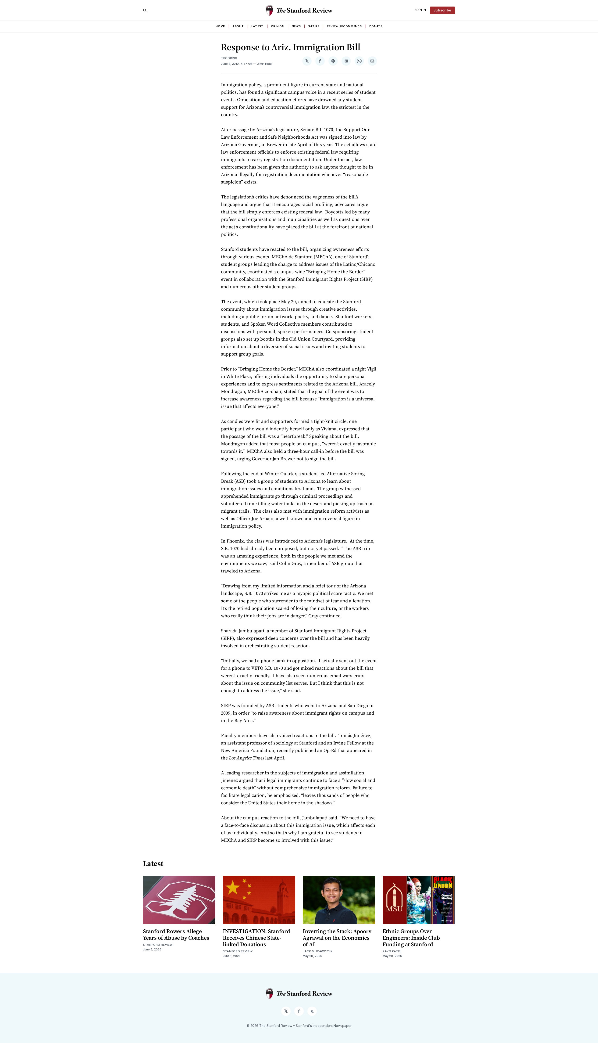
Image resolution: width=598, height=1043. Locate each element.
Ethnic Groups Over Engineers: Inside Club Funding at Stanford (411, 937)
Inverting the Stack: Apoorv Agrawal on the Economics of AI (337, 937)
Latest (257, 26)
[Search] (145, 10)
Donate (375, 26)
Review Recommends (344, 26)
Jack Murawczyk (318, 951)
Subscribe (442, 10)
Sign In (420, 10)
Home (220, 26)
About (238, 26)
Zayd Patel (392, 951)
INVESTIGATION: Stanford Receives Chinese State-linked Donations (256, 937)
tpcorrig (229, 58)
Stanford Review (158, 944)
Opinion (277, 26)
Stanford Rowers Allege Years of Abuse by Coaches (176, 934)
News (296, 26)
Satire (313, 26)
